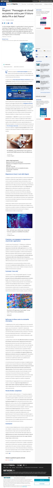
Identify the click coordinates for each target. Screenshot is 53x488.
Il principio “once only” (10, 166)
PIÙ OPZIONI (42, 483)
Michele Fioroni (5, 39)
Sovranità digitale (30, 4)
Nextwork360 (5, 472)
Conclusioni (8, 171)
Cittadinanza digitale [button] (38, 4)
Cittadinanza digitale (10, 20)
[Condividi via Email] (8, 23)
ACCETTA (42, 480)
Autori (7, 467)
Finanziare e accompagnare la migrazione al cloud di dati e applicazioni (18, 164)
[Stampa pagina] (12, 23)
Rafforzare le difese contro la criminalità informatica (17, 168)
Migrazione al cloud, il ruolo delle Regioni (14, 162)
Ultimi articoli (23, 4)
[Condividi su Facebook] (2, 23)
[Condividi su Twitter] (6, 23)
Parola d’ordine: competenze (12, 169)
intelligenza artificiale (28, 103)
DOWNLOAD (47, 28)
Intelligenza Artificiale (48, 4)
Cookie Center (41, 467)
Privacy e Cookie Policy (19, 467)
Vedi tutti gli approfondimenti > (45, 92)
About (4, 467)
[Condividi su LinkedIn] (4, 23)
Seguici (19, 465)
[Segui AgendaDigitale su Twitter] (26, 465)
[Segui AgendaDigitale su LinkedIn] (23, 465)
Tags (10, 467)
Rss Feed (13, 467)
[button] (3, 4)
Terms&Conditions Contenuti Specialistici (31, 467)
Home (3, 20)
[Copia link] (10, 23)
